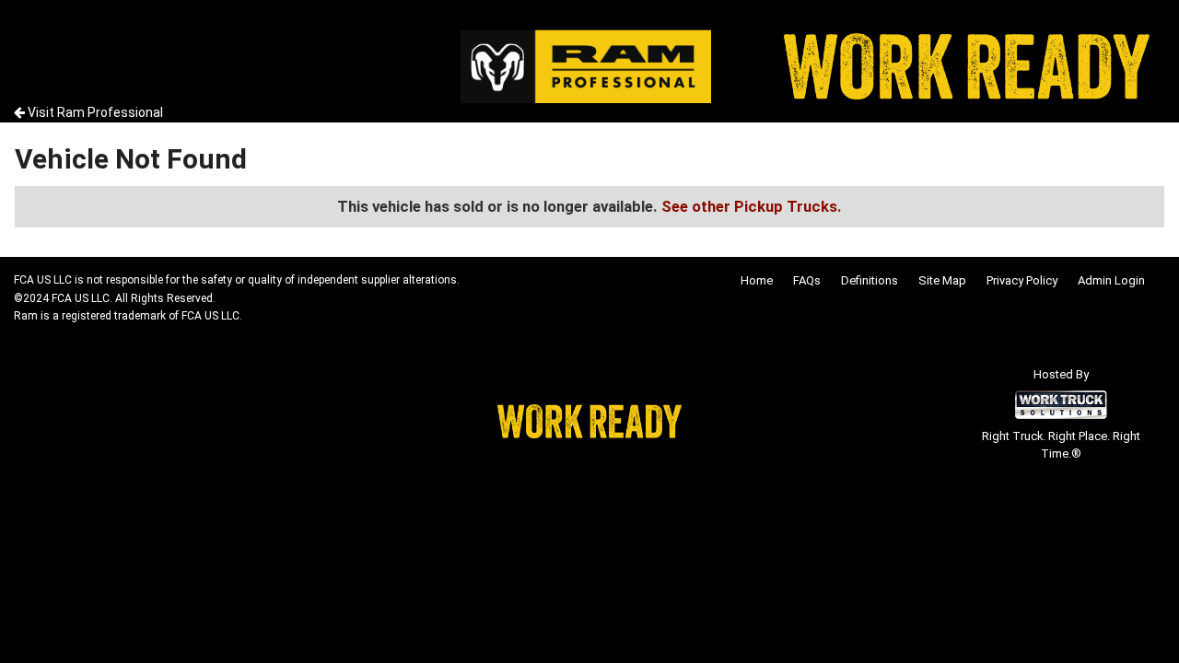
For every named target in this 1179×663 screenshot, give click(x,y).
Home (757, 280)
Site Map (942, 280)
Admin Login (1111, 280)
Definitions (869, 280)
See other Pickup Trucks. (751, 206)
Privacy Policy (1021, 280)
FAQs (807, 280)
